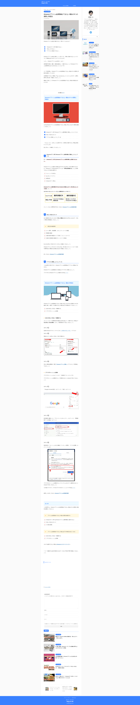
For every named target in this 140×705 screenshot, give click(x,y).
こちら (66, 272)
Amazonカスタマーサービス (63, 544)
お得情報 (74, 5)
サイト (45, 619)
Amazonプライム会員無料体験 (70, 207)
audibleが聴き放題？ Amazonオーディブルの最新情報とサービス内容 (94, 77)
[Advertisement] (61, 574)
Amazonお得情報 (65, 5)
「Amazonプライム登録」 (61, 364)
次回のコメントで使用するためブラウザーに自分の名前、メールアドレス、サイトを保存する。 (61, 623)
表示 (63, 92)
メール (45, 614)
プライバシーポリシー (67, 697)
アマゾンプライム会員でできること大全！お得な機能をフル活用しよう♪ (94, 46)
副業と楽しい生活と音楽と (70, 699)
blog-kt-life (45, 3)
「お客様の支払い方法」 (65, 330)
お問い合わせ (74, 697)
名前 (45, 610)
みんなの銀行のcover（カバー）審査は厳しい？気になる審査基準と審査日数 (94, 87)
